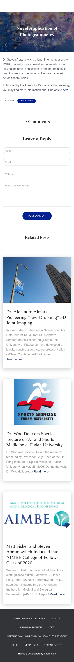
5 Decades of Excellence (29, 618)
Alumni (55, 618)
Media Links (31, 645)
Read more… (16, 359)
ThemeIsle (50, 653)
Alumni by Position (31, 627)
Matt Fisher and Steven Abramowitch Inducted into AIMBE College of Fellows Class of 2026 (32, 554)
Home (51, 627)
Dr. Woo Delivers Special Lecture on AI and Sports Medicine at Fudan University (34, 439)
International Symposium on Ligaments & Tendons (37, 636)
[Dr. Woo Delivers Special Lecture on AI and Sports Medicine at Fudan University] (37, 401)
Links (15, 645)
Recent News (26, 101)
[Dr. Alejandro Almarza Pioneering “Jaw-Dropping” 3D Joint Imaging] (37, 279)
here (65, 90)
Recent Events (53, 645)
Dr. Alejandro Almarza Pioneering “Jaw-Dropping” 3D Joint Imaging (36, 317)
